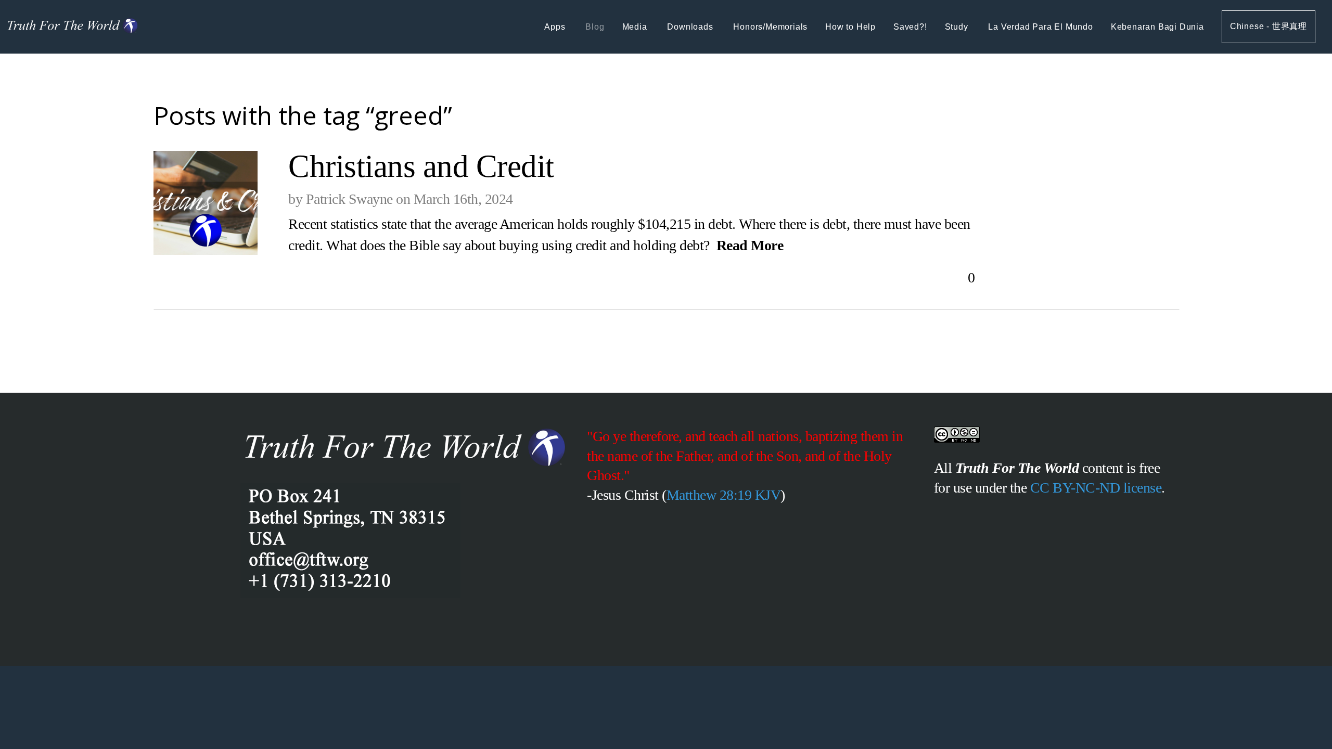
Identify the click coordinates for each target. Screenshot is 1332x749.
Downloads (691, 26)
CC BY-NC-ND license (1096, 488)
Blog (594, 26)
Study (958, 26)
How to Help (850, 26)
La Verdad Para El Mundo (1040, 26)
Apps (556, 26)
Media (636, 26)
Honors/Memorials (770, 26)
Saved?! (910, 26)
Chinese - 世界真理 (1268, 26)
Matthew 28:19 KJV (724, 495)
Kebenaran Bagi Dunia (1157, 26)
